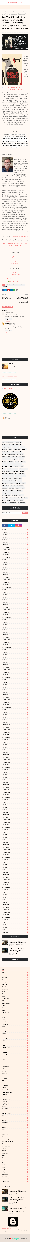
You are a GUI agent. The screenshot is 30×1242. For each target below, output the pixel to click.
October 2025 (15, 554)
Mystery (22, 471)
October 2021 (15, 674)
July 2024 (15, 592)
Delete (10, 319)
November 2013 (15, 912)
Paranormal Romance (20, 476)
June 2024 (15, 594)
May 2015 (15, 867)
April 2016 (15, 839)
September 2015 (15, 857)
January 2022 (15, 667)
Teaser (17, 488)
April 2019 (15, 749)
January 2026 (15, 547)
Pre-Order (4, 480)
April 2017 (15, 809)
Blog (14, 261)
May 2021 (15, 687)
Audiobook (4, 444)
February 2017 (15, 814)
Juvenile (16, 468)
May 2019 (15, 747)
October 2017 (15, 794)
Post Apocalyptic (18, 478)
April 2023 (15, 629)
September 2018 (15, 767)
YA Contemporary (6, 495)
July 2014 (15, 892)
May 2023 (15, 627)
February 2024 (15, 604)
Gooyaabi (15, 1239)
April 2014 (15, 899)
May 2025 (15, 567)
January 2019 (15, 757)
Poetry (10, 478)
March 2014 (15, 902)
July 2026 (15, 532)
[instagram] (18, 525)
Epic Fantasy (22, 456)
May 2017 (15, 807)
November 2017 (15, 792)
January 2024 (15, 607)
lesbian (9, 500)
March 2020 (15, 722)
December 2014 (15, 879)
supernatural (20, 500)
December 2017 (15, 789)
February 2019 (15, 754)
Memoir (8, 471)
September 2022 (15, 647)
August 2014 (15, 889)
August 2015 (15, 859)
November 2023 (15, 612)
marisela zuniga (10, 323)
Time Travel (5, 490)
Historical (4, 466)
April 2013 (15, 929)
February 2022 (15, 664)
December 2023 (15, 609)
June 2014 (15, 894)
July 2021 (15, 682)
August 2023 (15, 619)
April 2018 (15, 779)
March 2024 (15, 602)
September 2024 (15, 587)
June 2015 (15, 864)
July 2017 (15, 802)
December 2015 (15, 849)
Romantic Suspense (20, 483)
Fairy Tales (15, 459)
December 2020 (15, 699)
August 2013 (15, 919)
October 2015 (15, 854)
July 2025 (15, 562)
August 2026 (15, 529)
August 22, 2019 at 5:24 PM (11, 324)
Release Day (5, 483)
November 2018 (15, 762)
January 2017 (15, 817)
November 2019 (15, 732)
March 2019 (15, 752)
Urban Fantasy (18, 490)
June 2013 (15, 924)
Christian (14, 451)
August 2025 (15, 559)
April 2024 (15, 599)
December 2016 (15, 819)
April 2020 (15, 719)
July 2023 (15, 622)
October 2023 (15, 614)
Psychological (12, 480)
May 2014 (15, 897)
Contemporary (11, 454)
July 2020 (15, 712)
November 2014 (15, 882)
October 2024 (15, 584)
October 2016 (15, 824)
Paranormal (10, 476)
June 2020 (15, 714)
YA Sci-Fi (21, 495)
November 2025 (15, 552)
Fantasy (21, 459)
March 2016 (15, 842)
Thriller (22, 488)
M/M (3, 471)
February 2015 (15, 874)
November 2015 (15, 852)
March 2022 (15, 662)
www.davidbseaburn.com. (20, 236)
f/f (18, 497)
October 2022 (15, 644)
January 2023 (15, 637)
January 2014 (15, 907)
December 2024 (15, 579)
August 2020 (15, 709)
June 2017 (15, 804)
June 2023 (15, 624)
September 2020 (15, 707)
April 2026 (15, 539)
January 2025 (15, 577)
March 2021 (15, 692)
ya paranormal (21, 502)
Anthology (18, 442)
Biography (11, 444)
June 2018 (15, 774)
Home (3, 11)
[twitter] (11, 525)
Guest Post (19, 464)
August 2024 (15, 589)
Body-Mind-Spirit (6, 447)
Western (17, 493)
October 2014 (15, 884)
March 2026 (15, 542)
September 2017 (15, 797)
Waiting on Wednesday (7, 493)
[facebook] (5, 525)
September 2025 (15, 557)
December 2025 (15, 549)
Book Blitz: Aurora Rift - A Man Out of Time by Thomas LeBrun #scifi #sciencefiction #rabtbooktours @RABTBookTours (17, 951)
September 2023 (15, 617)
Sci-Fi (7, 485)
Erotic (3, 459)
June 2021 (15, 684)
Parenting (4, 478)
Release (19, 480)
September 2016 (15, 827)
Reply (7, 319)
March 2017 (15, 812)
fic (21, 497)
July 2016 (15, 832)
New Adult (4, 473)
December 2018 (15, 759)
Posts (5, 417)
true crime (4, 502)
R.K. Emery (4, 31)
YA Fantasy (14, 495)
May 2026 (15, 537)
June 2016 (15, 834)
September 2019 (15, 737)
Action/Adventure (10, 442)
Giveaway (7, 11)
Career (10, 449)
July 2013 (15, 922)
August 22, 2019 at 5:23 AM (11, 314)
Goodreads (14, 263)
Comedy (4, 454)
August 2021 (15, 679)
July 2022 (15, 652)
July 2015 (15, 862)
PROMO (4, 476)
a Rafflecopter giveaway (9, 278)
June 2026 (15, 534)
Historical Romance (13, 466)
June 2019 (15, 744)
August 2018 (15, 769)
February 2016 (15, 844)
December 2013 (15, 909)
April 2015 (15, 869)
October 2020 (15, 704)
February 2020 (15, 724)
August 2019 (15, 739)
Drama (8, 456)
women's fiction (12, 502)
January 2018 (15, 787)
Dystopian (14, 456)
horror (4, 500)
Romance (12, 483)
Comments (7, 418)
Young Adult (5, 497)
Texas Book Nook (15, 3)
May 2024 (15, 597)
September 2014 (15, 887)
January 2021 (15, 697)
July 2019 (15, 742)
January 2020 (15, 727)
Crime (3, 456)
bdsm (11, 497)
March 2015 (15, 872)
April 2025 (15, 569)
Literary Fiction (23, 468)
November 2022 (15, 642)
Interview (10, 468)
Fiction (22, 284)
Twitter (15, 260)
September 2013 (15, 917)
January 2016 (15, 847)
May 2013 (15, 927)
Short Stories (20, 485)
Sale (3, 485)
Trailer (11, 490)
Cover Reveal (20, 454)
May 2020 (15, 717)
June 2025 (15, 564)
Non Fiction (21, 473)
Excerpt (8, 459)
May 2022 (15, 657)
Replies (8, 321)
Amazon (14, 272)
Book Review (16, 284)
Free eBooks (10, 461)
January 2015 (15, 877)
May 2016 (15, 837)
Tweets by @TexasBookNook (9, 376)
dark (15, 497)
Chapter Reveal (17, 449)
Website (15, 256)
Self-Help (13, 485)
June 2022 (15, 654)
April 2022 (15, 659)
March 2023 (15, 632)
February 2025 (15, 574)
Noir (16, 473)
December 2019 (15, 729)
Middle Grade (15, 471)
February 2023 (15, 634)
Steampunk (4, 488)
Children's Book (6, 451)
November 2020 (15, 702)
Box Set (22, 447)
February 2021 (15, 694)
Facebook (15, 258)
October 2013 (15, 914)
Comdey (20, 451)
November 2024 (15, 582)
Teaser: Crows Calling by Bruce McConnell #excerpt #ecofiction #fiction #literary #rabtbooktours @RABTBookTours (18, 942)
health (25, 497)
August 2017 (15, 799)
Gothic (3, 464)
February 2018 (15, 784)
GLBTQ (17, 461)
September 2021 (15, 677)
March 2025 (15, 572)
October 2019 (15, 734)
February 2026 (15, 544)
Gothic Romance (11, 464)
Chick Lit (24, 449)
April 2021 (15, 689)
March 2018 (15, 782)
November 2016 (15, 822)
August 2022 (15, 649)
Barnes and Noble (15, 274)
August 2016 (15, 829)
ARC (3, 442)
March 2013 (15, 932)
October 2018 (15, 764)
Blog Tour (9, 284)
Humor (4, 468)
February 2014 (15, 904)
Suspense (11, 488)
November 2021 (15, 672)
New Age (11, 473)
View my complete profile (14, 366)
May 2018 (15, 777)
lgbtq (14, 500)
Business (4, 449)
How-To (22, 466)
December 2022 (15, 639)
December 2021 (15, 669)
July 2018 (15, 772)
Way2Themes (16, 1238)
